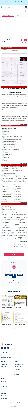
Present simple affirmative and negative (7, 307)
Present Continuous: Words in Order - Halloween (7, 324)
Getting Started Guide (19, 364)
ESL (6, 274)
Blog (2, 389)
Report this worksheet (21, 246)
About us (3, 381)
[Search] (2, 10)
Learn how (14, 3)
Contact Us (4, 398)
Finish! (14, 254)
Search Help (4, 386)
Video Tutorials (17, 366)
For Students (17, 372)
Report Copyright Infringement (8, 395)
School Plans (4, 366)
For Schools (16, 374)
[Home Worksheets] (1, 15)
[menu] (26, 7)
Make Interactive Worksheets (8, 354)
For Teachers (17, 369)
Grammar (20, 274)
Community (4, 383)
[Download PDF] (25, 40)
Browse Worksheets (6, 357)
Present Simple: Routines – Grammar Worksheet (20, 324)
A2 (15, 274)
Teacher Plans (4, 364)
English (10, 274)
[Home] (7, 7)
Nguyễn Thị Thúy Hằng (14, 271)
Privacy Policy (14, 406)
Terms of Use (14, 405)
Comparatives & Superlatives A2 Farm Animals (20, 307)
